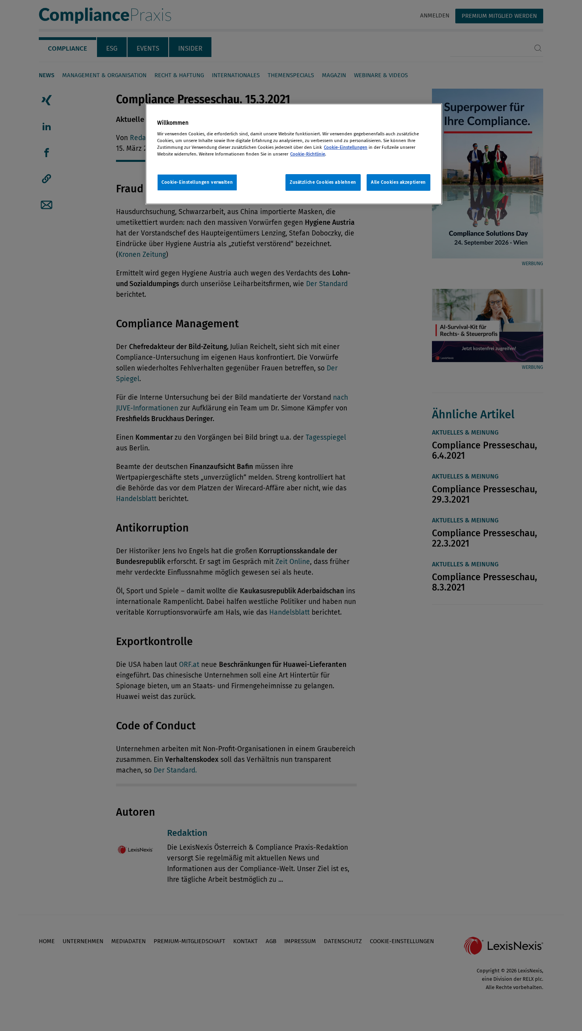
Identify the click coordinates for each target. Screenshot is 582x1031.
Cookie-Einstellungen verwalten (197, 182)
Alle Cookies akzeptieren (398, 182)
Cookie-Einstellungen (345, 147)
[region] (293, 154)
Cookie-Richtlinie (307, 154)
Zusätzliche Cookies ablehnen (323, 182)
